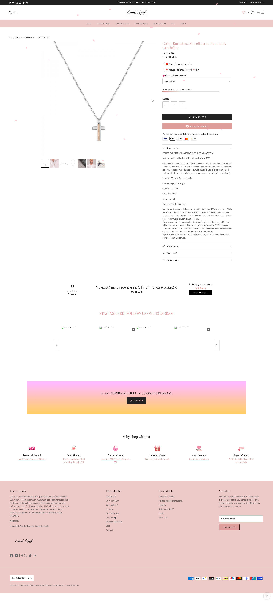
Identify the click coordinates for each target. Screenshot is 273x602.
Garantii (162, 505)
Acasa (10, 37)
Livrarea (109, 509)
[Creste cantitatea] (182, 104)
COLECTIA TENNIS (103, 24)
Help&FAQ (243, 2)
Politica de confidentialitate (171, 501)
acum (127, 2)
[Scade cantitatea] (165, 104)
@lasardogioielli (136, 400)
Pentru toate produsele (199, 459)
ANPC (161, 513)
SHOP (89, 24)
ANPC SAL (163, 517)
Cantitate (166, 99)
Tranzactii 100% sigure (111, 459)
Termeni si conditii (166, 496)
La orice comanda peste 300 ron (32, 459)
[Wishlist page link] (243, 12)
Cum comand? (112, 501)
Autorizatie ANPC (166, 509)
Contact (109, 530)
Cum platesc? (112, 505)
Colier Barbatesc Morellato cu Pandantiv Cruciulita (32, 37)
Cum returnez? (112, 513)
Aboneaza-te (229, 527)
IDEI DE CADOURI (159, 24)
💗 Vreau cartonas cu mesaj (174, 75)
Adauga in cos (197, 117)
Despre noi (111, 496)
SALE (173, 24)
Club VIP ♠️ (111, 517)
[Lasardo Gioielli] (136, 12)
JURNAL (183, 24)
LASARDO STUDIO (122, 24)
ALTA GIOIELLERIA (140, 24)
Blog (108, 526)
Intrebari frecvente (114, 521)
